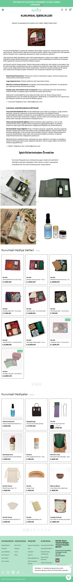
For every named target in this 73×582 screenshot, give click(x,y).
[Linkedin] (13, 572)
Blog (16, 555)
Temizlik (4, 548)
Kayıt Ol (30, 555)
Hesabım (31, 552)
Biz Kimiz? (18, 545)
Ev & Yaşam (4, 558)
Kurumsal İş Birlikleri (47, 545)
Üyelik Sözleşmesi (46, 563)
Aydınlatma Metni (46, 548)
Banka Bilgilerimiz (33, 558)
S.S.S (16, 552)
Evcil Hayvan (5, 555)
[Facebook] (2, 572)
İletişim (17, 548)
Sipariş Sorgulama (33, 545)
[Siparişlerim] (66, 10)
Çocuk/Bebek (5, 552)
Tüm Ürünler (5, 561)
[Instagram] (7, 572)
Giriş (29, 548)
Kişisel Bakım (5, 545)
